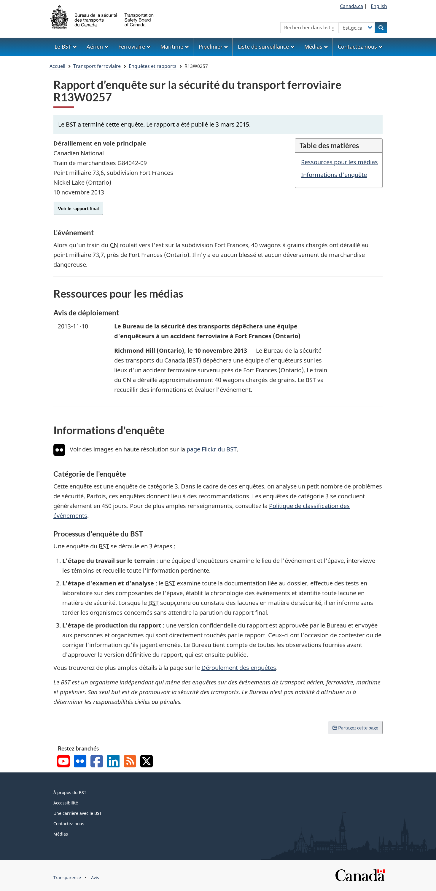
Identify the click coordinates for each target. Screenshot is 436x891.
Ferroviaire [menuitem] (131, 46)
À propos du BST (69, 792)
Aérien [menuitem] (95, 46)
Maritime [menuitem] (171, 46)
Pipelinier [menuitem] (210, 46)
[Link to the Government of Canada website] (360, 875)
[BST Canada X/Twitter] (146, 762)
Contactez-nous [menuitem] (357, 46)
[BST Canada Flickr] (80, 762)
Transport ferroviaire (97, 66)
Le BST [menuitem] (63, 46)
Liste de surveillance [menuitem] (263, 46)
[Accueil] (102, 16)
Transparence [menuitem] (67, 877)
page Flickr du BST (212, 449)
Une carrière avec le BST (77, 813)
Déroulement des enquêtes (238, 668)
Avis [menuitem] (95, 877)
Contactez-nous (68, 823)
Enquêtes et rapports (152, 66)
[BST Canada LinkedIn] (113, 762)
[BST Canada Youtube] (63, 762)
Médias (60, 834)
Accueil (57, 66)
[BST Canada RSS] (130, 762)
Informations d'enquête (334, 175)
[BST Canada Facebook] (96, 762)
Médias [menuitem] (313, 46)
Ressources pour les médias (339, 162)
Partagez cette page (358, 727)
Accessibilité (65, 803)
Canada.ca (351, 6)
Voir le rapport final (78, 208)
